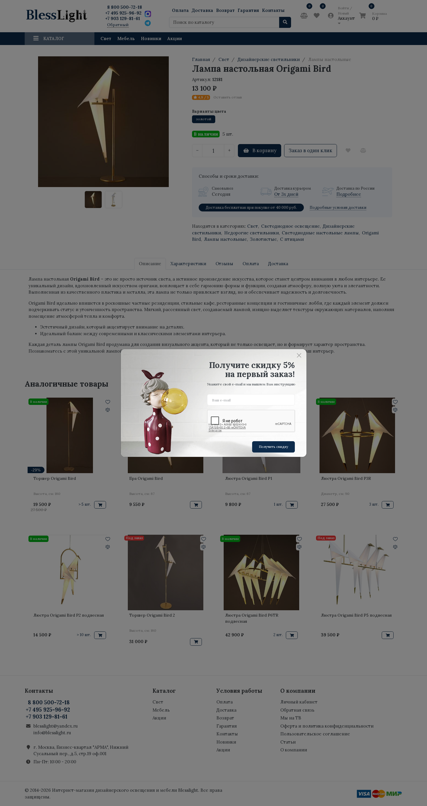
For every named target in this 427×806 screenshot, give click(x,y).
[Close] (299, 355)
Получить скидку (273, 446)
